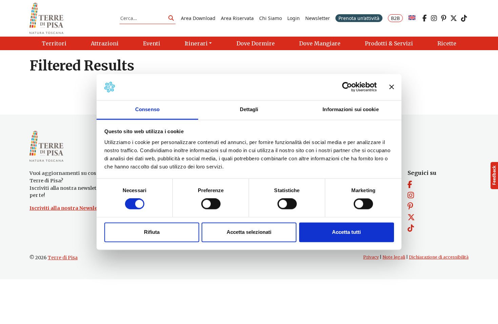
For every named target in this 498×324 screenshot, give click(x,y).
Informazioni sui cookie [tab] (350, 109)
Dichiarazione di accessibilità (439, 257)
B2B (395, 18)
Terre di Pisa (63, 258)
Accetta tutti (346, 232)
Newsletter (317, 18)
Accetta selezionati (249, 232)
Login (293, 18)
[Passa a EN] (412, 18)
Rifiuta (152, 232)
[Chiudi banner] (391, 87)
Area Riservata (237, 18)
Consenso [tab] (147, 109)
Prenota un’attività (358, 18)
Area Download (198, 18)
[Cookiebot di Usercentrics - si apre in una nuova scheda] (347, 87)
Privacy (371, 257)
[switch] (211, 204)
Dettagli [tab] (249, 109)
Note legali (393, 257)
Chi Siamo (270, 18)
